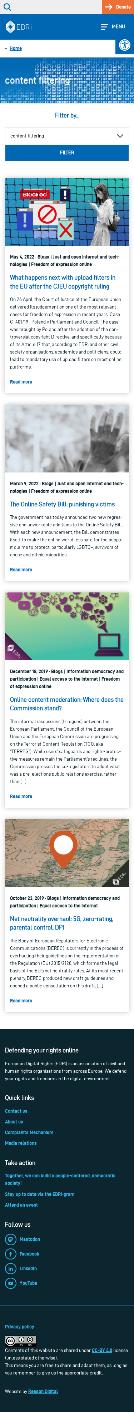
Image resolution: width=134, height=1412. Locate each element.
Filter (67, 152)
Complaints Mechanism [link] (29, 1132)
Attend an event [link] (21, 1205)
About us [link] (14, 1122)
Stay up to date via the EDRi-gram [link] (39, 1194)
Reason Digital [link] (43, 1391)
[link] (124, 45)
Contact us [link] (16, 1111)
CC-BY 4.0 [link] (102, 1350)
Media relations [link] (21, 1143)
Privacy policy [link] (19, 1327)
